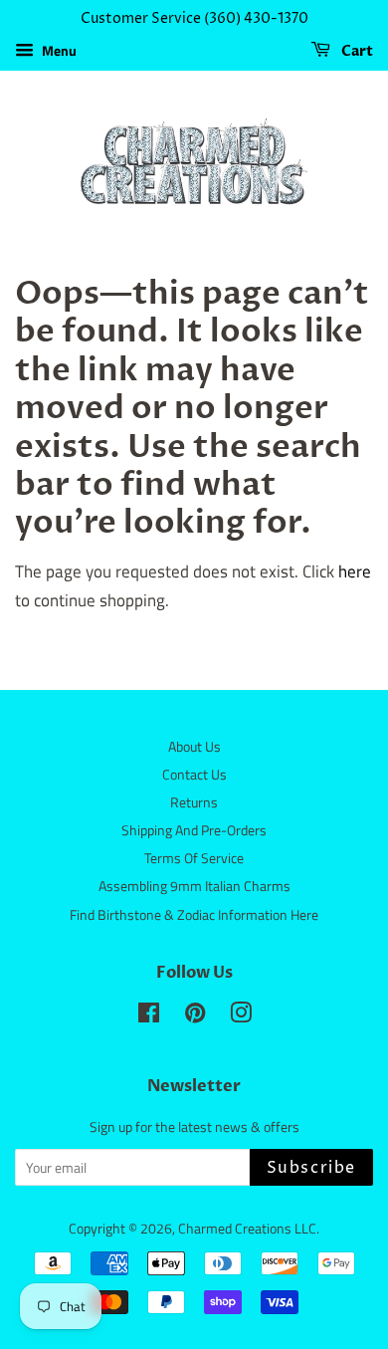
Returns (194, 802)
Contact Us (194, 775)
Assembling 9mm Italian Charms (194, 886)
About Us (194, 747)
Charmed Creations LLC (247, 1228)
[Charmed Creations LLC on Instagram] (241, 1016)
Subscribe (311, 1168)
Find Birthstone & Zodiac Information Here (194, 915)
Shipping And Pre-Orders (194, 830)
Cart (355, 51)
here (354, 571)
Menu (58, 50)
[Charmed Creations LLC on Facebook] (148, 1016)
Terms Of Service (194, 858)
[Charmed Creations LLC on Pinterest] (195, 1016)
